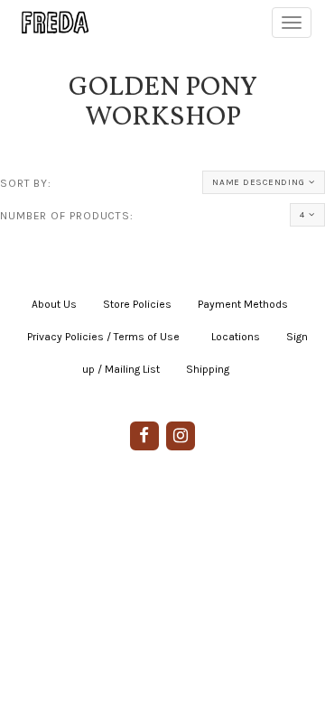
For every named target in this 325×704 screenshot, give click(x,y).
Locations (235, 336)
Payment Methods (243, 304)
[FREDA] (47, 22)
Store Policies (137, 304)
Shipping (207, 369)
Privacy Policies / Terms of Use (103, 336)
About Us (54, 304)
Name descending (258, 182)
